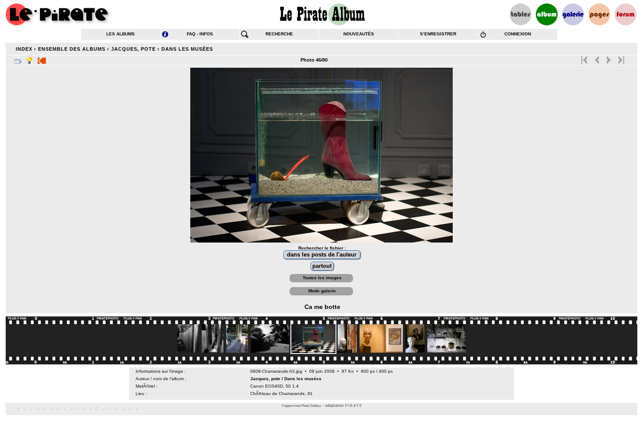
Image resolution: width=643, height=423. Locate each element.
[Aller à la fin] (620, 58)
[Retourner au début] (585, 58)
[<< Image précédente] (597, 58)
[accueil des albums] (321, 14)
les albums (120, 33)
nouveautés (358, 33)
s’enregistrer (438, 33)
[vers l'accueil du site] (58, 14)
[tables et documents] (520, 14)
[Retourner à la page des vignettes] (17, 58)
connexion (517, 33)
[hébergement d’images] (573, 14)
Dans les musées (187, 49)
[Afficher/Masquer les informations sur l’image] (29, 58)
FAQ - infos (200, 33)
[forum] (625, 14)
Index (24, 49)
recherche (279, 33)
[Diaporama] (41, 58)
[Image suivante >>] (608, 58)
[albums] (547, 14)
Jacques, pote (133, 49)
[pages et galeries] (599, 14)
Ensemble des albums (71, 49)
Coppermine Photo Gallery (301, 406)
